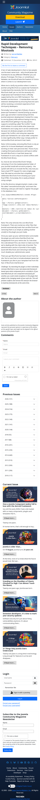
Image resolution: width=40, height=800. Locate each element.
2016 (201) (8, 445)
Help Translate (10, 781)
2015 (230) (8, 450)
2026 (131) (8, 399)
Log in (20, 699)
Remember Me (10, 687)
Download (20, 17)
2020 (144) (8, 430)
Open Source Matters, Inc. (21, 790)
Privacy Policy (9, 746)
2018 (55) (8, 435)
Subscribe (7, 750)
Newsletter (29, 27)
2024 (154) (8, 409)
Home (4, 27)
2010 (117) (8, 476)
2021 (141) (8, 424)
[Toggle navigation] (4, 2)
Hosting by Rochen (20, 799)
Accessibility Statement (14, 776)
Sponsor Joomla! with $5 (26, 779)
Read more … (10, 518)
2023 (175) (8, 414)
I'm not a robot (12, 736)
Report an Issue (23, 781)
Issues (12, 27)
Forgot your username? (11, 705)
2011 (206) (8, 470)
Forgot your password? (11, 703)
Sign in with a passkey (22, 693)
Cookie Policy (10, 779)
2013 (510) (8, 460)
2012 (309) (8, 465)
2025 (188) (8, 404)
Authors (20, 27)
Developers (6, 288)
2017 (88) (8, 440)
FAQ (11, 31)
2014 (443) (8, 455)
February (14, 57)
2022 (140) (8, 419)
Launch (18, 21)
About (4, 31)
